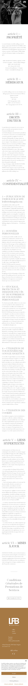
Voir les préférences (14, 681)
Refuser (14, 677)
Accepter (14, 673)
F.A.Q (13, 631)
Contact (14, 633)
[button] (26, 661)
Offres (13, 629)
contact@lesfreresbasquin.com (9, 325)
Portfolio (10, 639)
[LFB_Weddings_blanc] (14, 622)
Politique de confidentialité (8, 684)
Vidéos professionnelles (14, 641)
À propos (10, 637)
